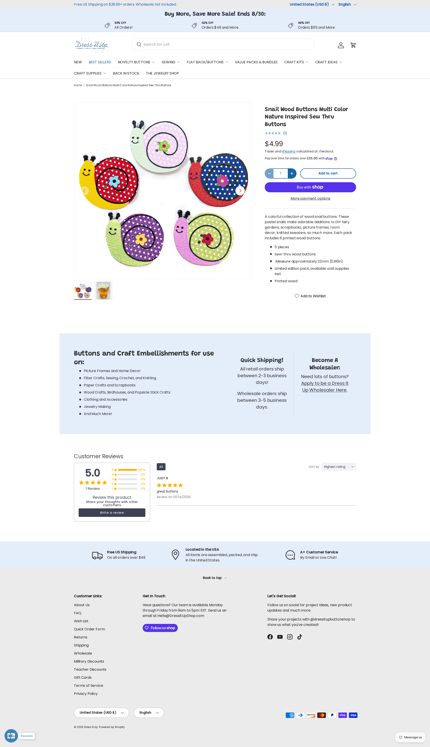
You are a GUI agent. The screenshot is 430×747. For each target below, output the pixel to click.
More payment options (310, 198)
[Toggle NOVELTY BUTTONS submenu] (153, 62)
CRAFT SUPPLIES (87, 73)
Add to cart (328, 173)
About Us (82, 605)
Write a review (112, 512)
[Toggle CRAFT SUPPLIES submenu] (104, 73)
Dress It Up (91, 727)
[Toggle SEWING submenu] (178, 62)
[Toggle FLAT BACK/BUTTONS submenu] (226, 62)
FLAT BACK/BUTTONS (205, 62)
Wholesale (83, 653)
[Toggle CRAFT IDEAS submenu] (340, 62)
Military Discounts (89, 661)
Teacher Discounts (90, 669)
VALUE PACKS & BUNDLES (256, 62)
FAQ (77, 613)
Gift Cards (82, 677)
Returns (80, 637)
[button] (353, 45)
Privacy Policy (86, 693)
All (161, 466)
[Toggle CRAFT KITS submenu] (307, 62)
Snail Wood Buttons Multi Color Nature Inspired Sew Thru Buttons (128, 85)
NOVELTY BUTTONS (134, 62)
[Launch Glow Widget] (11, 736)
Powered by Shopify (112, 727)
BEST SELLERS (100, 62)
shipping (288, 151)
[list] (162, 191)
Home (78, 85)
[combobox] (222, 44)
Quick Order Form (89, 629)
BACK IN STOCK (126, 73)
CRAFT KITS (294, 62)
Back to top (213, 578)
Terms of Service (88, 685)
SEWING (168, 62)
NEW (78, 62)
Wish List (81, 621)
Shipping (81, 645)
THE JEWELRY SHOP (162, 73)
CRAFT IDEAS (326, 62)
